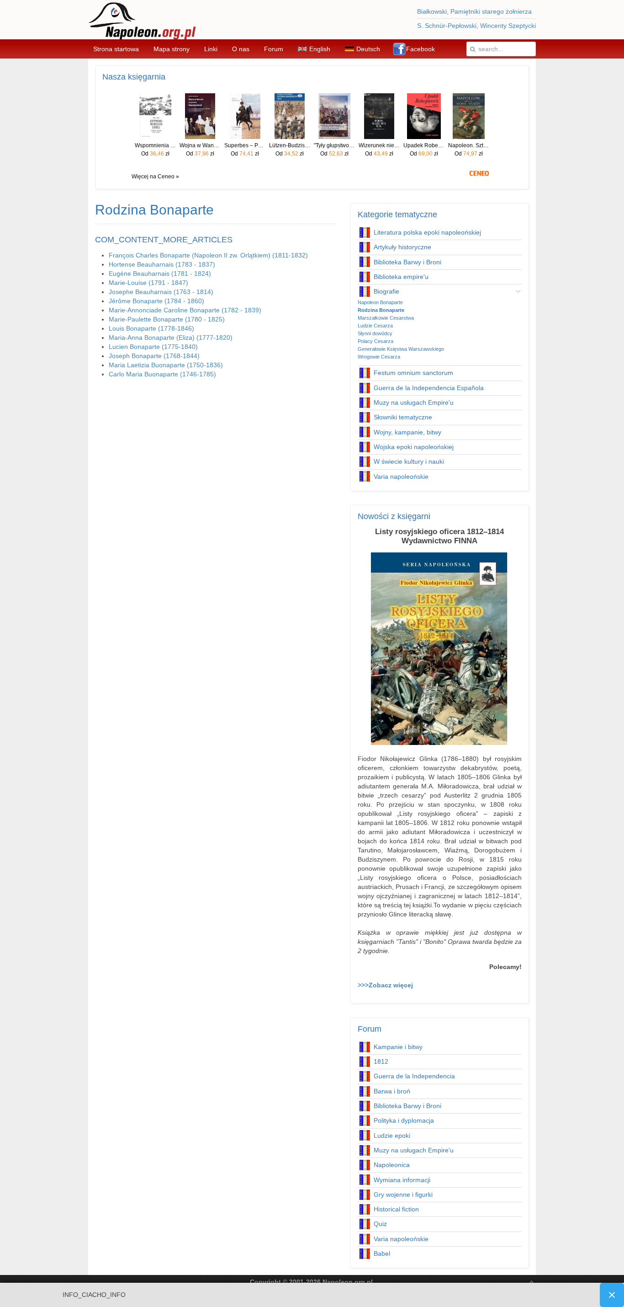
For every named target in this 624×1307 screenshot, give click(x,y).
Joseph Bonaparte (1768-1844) (154, 355)
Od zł (155, 153)
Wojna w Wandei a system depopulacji (200, 145)
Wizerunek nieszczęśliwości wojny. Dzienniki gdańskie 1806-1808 (379, 145)
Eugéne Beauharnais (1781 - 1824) (160, 273)
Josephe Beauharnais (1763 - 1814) (161, 291)
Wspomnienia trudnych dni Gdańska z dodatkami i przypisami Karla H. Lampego (155, 145)
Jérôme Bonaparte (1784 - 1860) (156, 301)
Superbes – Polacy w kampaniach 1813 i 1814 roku (244, 145)
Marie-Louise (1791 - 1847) (148, 282)
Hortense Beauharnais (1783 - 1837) (162, 264)
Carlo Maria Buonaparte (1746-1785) (162, 374)
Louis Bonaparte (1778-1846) (151, 328)
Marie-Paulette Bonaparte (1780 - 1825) (167, 319)
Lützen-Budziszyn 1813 (289, 145)
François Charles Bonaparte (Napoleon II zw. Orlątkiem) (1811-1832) (208, 255)
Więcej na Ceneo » (155, 176)
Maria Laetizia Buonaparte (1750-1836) (166, 365)
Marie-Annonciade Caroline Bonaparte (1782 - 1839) (185, 310)
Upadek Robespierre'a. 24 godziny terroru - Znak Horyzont (423, 145)
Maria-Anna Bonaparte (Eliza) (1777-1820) (171, 337)
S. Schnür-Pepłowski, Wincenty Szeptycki (476, 25)
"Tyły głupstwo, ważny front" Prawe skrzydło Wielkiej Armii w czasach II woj (334, 145)
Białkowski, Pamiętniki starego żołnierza (474, 11)
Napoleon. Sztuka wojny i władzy (468, 145)
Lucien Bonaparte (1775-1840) (153, 346)
